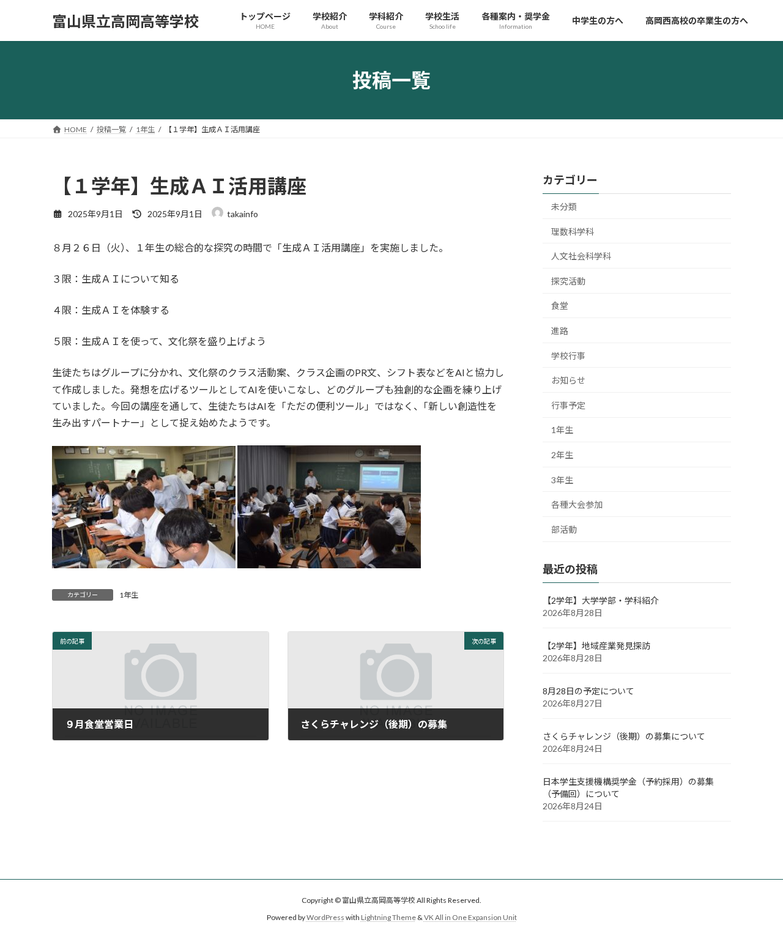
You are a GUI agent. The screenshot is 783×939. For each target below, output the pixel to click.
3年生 (562, 480)
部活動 (564, 529)
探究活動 (568, 281)
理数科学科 (572, 231)
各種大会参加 (577, 504)
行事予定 (568, 405)
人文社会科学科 (581, 256)
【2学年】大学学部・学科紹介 (601, 600)
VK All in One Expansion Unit (470, 917)
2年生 (562, 455)
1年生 (128, 594)
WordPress (325, 917)
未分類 (564, 206)
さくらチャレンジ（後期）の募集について (624, 736)
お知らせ (568, 380)
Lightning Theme (388, 917)
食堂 (559, 306)
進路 (559, 330)
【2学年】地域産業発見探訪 (596, 645)
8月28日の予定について (588, 691)
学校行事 (568, 356)
